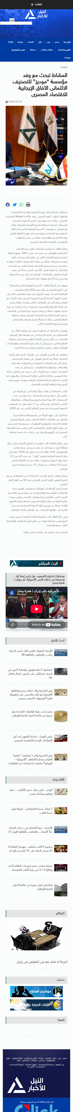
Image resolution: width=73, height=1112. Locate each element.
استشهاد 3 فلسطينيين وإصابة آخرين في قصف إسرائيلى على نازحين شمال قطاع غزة (30, 673)
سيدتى (42, 1060)
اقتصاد (30, 42)
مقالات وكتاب (47, 50)
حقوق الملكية (31, 1064)
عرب (48, 42)
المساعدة (40, 1067)
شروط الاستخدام (17, 1064)
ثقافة (10, 42)
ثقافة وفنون (17, 1058)
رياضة (20, 42)
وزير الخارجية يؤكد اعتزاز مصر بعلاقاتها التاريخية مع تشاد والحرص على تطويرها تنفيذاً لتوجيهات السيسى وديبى (31, 694)
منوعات (67, 58)
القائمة (38, 4)
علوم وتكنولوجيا (18, 50)
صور (19, 1060)
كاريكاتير (60, 913)
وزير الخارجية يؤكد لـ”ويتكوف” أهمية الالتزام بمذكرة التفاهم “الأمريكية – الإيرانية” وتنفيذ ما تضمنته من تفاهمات (30, 759)
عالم (40, 42)
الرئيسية (67, 42)
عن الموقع (60, 1064)
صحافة (33, 50)
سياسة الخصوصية (46, 1064)
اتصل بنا (31, 1067)
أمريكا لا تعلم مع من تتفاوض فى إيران (42, 962)
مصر (57, 42)
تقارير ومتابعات (64, 50)
